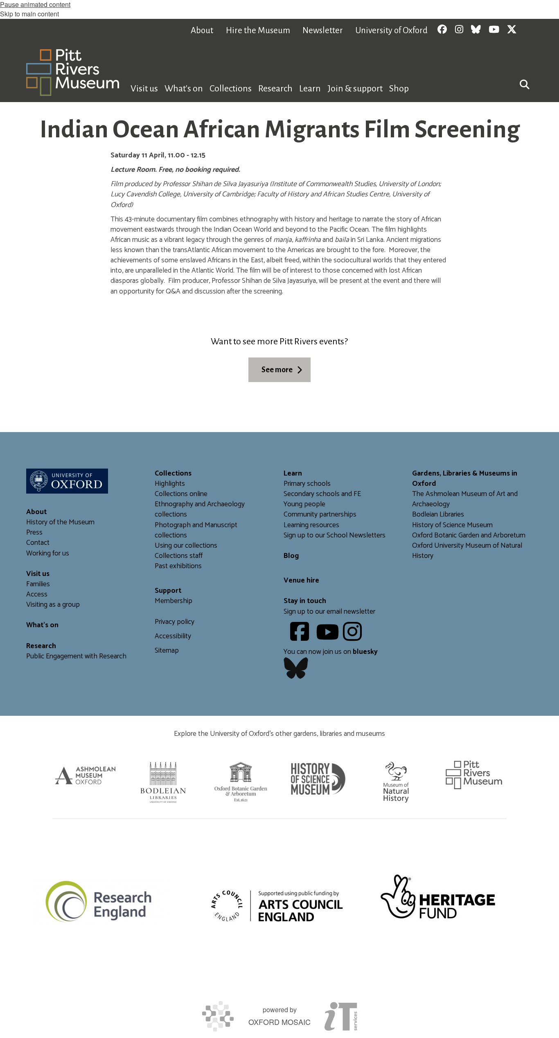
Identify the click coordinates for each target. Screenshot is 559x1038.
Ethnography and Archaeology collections (200, 510)
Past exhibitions (178, 566)
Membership (173, 601)
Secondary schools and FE (322, 494)
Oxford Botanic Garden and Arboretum (468, 536)
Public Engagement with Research (76, 656)
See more (277, 370)
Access (36, 595)
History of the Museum (60, 522)
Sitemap (167, 651)
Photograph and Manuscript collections (196, 530)
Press (34, 533)
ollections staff (181, 556)
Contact (38, 543)
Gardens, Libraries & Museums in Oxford (464, 479)
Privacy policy (174, 622)
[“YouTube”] (329, 638)
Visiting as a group (53, 605)
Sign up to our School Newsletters (334, 536)
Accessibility (173, 636)
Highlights (170, 484)
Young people (304, 504)
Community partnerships (320, 515)
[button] (524, 83)
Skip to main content (29, 13)
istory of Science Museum (455, 525)
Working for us (47, 554)
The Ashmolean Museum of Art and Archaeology (465, 499)
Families (38, 584)
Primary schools (307, 484)
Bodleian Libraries (438, 515)
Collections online (181, 494)
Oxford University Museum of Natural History (467, 551)
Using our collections (186, 546)
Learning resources (311, 525)
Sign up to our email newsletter (329, 612)
